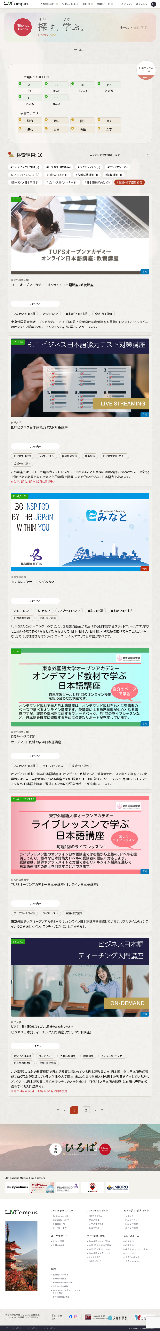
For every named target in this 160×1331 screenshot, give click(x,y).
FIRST (57, 1110)
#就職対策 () (113, 175)
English (143, 4)
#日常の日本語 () (57, 175)
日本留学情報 (131, 1224)
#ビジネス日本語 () (58, 167)
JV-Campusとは (60, 1216)
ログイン (128, 4)
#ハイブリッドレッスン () (25, 175)
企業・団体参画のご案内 (100, 1245)
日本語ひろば (131, 1220)
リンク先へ (35, 304)
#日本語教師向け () (97, 182)
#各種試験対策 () (87, 175)
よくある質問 (58, 1241)
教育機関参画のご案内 (99, 1241)
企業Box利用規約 (61, 1286)
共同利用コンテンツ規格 (136, 1249)
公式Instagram (132, 1261)
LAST (102, 1110)
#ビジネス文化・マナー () (62, 182)
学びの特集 (94, 1220)
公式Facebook (132, 1257)
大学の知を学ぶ (96, 1224)
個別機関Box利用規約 (63, 1282)
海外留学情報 (131, 1228)
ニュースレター (132, 1253)
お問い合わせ (59, 1245)
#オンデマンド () (118, 167)
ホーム (124, 27)
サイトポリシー (33, 1328)
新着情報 (129, 1241)
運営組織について (61, 1220)
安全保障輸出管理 (61, 1297)
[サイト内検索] (153, 4)
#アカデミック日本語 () (25, 167)
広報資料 (129, 1245)
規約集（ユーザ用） (61, 1275)
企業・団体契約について (100, 1249)
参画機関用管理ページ (99, 1253)
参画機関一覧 (59, 1224)
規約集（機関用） (60, 1278)
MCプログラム (95, 1216)
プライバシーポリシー (14, 1328)
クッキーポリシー (50, 1328)
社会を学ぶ (94, 1228)
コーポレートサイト (61, 1228)
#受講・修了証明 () (129, 182)
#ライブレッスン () (89, 167)
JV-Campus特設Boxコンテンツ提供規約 (66, 1291)
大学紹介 (129, 1216)
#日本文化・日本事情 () (25, 182)
